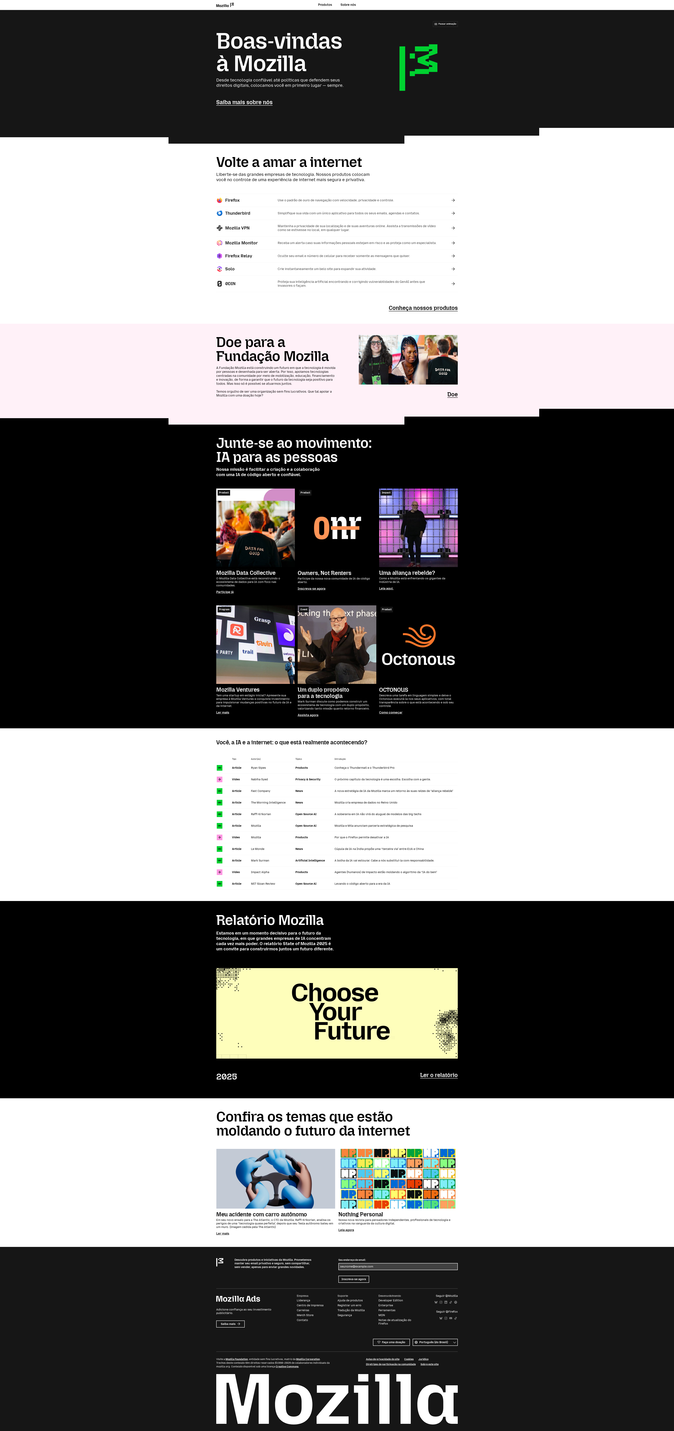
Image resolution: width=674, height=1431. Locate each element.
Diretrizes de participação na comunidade (391, 1364)
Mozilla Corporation (308, 1359)
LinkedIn (446, 1302)
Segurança (345, 1315)
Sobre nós (348, 5)
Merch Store (305, 1315)
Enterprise (385, 1305)
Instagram (441, 1302)
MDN (381, 1315)
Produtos (325, 5)
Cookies (409, 1359)
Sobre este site (430, 1364)
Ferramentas (386, 1310)
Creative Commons (287, 1366)
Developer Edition (390, 1300)
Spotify (456, 1302)
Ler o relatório (439, 1075)
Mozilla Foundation (237, 1359)
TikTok (451, 1302)
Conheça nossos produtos (423, 308)
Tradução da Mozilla (351, 1310)
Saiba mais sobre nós (244, 102)
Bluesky (436, 1302)
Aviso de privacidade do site (382, 1359)
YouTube (451, 1318)
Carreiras (303, 1310)
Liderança (303, 1300)
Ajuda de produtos (350, 1300)
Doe (452, 394)
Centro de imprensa (310, 1305)
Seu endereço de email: (352, 1259)
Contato (302, 1320)
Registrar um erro (349, 1305)
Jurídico (423, 1359)
